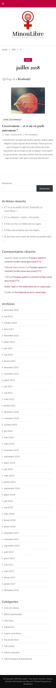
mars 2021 (9, 399)
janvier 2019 (9, 482)
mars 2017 (9, 571)
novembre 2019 (11, 450)
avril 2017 (9, 564)
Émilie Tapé (10, 286)
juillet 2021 (9, 380)
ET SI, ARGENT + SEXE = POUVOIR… (22, 217)
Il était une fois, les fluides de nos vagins (22, 223)
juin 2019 (8, 469)
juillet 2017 (9, 558)
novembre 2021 (11, 373)
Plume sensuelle (12, 652)
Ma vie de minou (11, 639)
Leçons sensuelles (12, 633)
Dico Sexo (8, 620)
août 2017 (9, 552)
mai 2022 (8, 354)
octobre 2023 (10, 322)
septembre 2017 (12, 545)
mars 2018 (9, 513)
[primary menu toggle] (3, 3)
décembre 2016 (11, 590)
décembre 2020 (11, 412)
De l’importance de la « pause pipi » (35, 286)
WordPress (27, 684)
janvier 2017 (9, 583)
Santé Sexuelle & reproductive (18, 658)
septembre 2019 (12, 456)
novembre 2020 (11, 418)
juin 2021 (8, 386)
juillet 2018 (9, 494)
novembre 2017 (11, 539)
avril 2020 (9, 437)
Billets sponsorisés (13, 614)
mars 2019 (9, 475)
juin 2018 (8, 501)
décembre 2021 (11, 367)
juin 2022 (8, 348)
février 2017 (9, 577)
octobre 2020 (10, 424)
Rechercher (7, 183)
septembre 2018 (12, 488)
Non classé (9, 646)
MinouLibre (28, 34)
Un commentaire (31, 135)
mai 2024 (8, 316)
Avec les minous (12, 120)
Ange (7, 135)
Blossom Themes (33, 681)
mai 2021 (8, 392)
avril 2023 (9, 329)
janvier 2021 (9, 405)
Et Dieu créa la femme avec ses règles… (22, 230)
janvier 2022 (9, 361)
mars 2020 (9, 443)
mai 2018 (8, 507)
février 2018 (9, 520)
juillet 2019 (9, 463)
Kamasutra (9, 627)
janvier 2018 (9, 526)
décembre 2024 (11, 310)
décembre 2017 (11, 533)
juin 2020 (8, 431)
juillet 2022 (9, 342)
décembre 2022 (11, 335)
